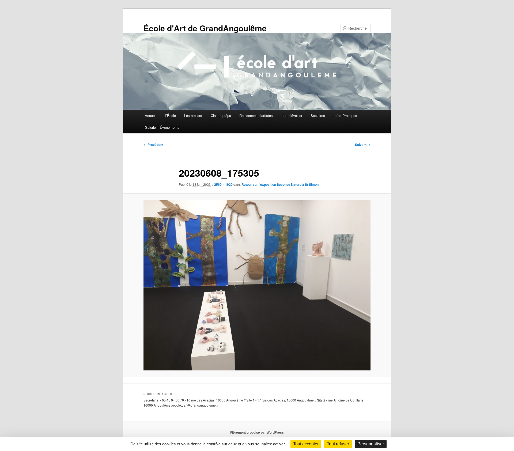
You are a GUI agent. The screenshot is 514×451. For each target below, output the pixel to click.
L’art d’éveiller (291, 115)
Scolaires (318, 115)
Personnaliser (370, 444)
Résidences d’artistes (256, 115)
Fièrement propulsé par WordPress (257, 432)
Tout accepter (306, 444)
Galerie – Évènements (162, 127)
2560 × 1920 (223, 184)
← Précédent (153, 144)
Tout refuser (338, 444)
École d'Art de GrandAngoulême (205, 28)
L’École (170, 115)
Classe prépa (221, 115)
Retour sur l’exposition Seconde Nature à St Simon (280, 184)
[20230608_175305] (257, 285)
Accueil (150, 115)
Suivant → (363, 144)
